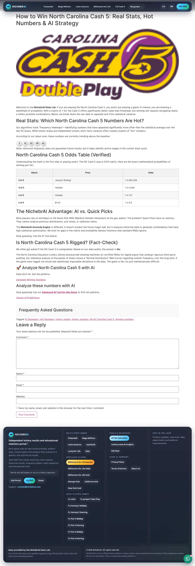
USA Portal (16, 480)
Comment (22, 337)
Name (20, 373)
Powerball (48, 6)
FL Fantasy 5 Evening (77, 512)
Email (20, 385)
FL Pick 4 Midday (75, 532)
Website (20, 396)
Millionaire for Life (102, 6)
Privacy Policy (117, 462)
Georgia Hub (74, 481)
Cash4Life (90, 444)
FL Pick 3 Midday (75, 518)
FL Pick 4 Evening (76, 538)
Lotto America (82, 6)
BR (171, 6)
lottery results (63, 319)
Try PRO (29, 480)
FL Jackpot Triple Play (90, 499)
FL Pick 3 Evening (76, 525)
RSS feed (115, 451)
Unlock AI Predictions (27, 297)
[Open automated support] (188, 559)
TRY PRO (183, 6)
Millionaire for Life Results (80, 462)
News (41, 480)
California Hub (91, 481)
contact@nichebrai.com (29, 486)
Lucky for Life (74, 451)
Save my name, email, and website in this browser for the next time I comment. (61, 408)
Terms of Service (119, 468)
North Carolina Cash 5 (102, 319)
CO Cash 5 (120, 6)
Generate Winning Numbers (31, 279)
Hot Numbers (47, 319)
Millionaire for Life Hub (79, 475)
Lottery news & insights (122, 444)
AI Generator (32, 319)
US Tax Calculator (119, 438)
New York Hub (74, 488)
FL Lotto (72, 499)
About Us (135, 468)
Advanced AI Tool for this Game (59, 292)
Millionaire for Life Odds (79, 468)
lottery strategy (80, 319)
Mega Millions (64, 6)
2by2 (87, 451)
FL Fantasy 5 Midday (77, 505)
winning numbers (124, 319)
